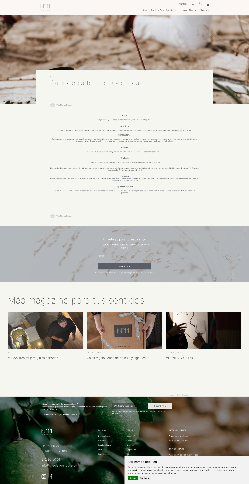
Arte (100, 450)
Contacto (183, 4)
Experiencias (172, 10)
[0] (206, 4)
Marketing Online (178, 395)
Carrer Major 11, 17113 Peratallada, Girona (57, 448)
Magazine (204, 10)
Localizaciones (104, 445)
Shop (145, 10)
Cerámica (130, 445)
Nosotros (193, 10)
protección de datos (147, 273)
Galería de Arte (157, 10)
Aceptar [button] (133, 478)
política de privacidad (130, 273)
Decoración (131, 436)
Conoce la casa (104, 436)
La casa (183, 10)
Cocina (129, 440)
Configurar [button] (145, 478)
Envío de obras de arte (178, 440)
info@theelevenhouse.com (60, 465)
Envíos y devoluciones (178, 436)
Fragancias (131, 450)
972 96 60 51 (51, 459)
